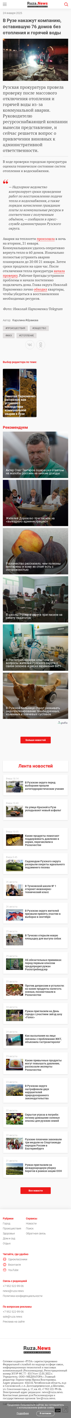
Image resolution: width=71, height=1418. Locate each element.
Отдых (7, 1243)
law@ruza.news (46, 1398)
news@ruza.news (13, 1290)
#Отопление (26, 335)
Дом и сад (9, 1238)
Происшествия (12, 1228)
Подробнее (23, 1413)
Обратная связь (36, 1233)
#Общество (39, 328)
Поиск (30, 1228)
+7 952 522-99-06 (13, 1285)
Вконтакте (14, 1264)
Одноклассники (17, 1259)
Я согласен (45, 1413)
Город (6, 1223)
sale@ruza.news (12, 1316)
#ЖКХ (8, 335)
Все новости (36, 1190)
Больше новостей (36, 740)
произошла (46, 238)
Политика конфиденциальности (22, 1295)
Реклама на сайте (14, 1321)
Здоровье (9, 1233)
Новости (31, 1223)
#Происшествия (15, 328)
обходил (40, 289)
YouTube (13, 1270)
